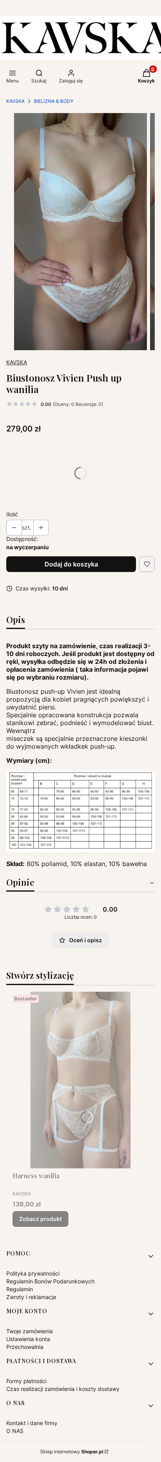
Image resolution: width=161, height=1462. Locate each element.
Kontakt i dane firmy (31, 1423)
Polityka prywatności (32, 1273)
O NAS (14, 1430)
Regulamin (19, 1289)
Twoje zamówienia (29, 1331)
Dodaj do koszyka (71, 564)
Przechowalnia (24, 1346)
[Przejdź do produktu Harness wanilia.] (80, 1080)
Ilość (12, 514)
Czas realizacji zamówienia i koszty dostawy (63, 1388)
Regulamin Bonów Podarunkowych (50, 1281)
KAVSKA (15, 101)
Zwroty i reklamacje (31, 1297)
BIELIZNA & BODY (53, 101)
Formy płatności (26, 1381)
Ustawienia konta (28, 1339)
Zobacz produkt (40, 1218)
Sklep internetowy (71, 1452)
